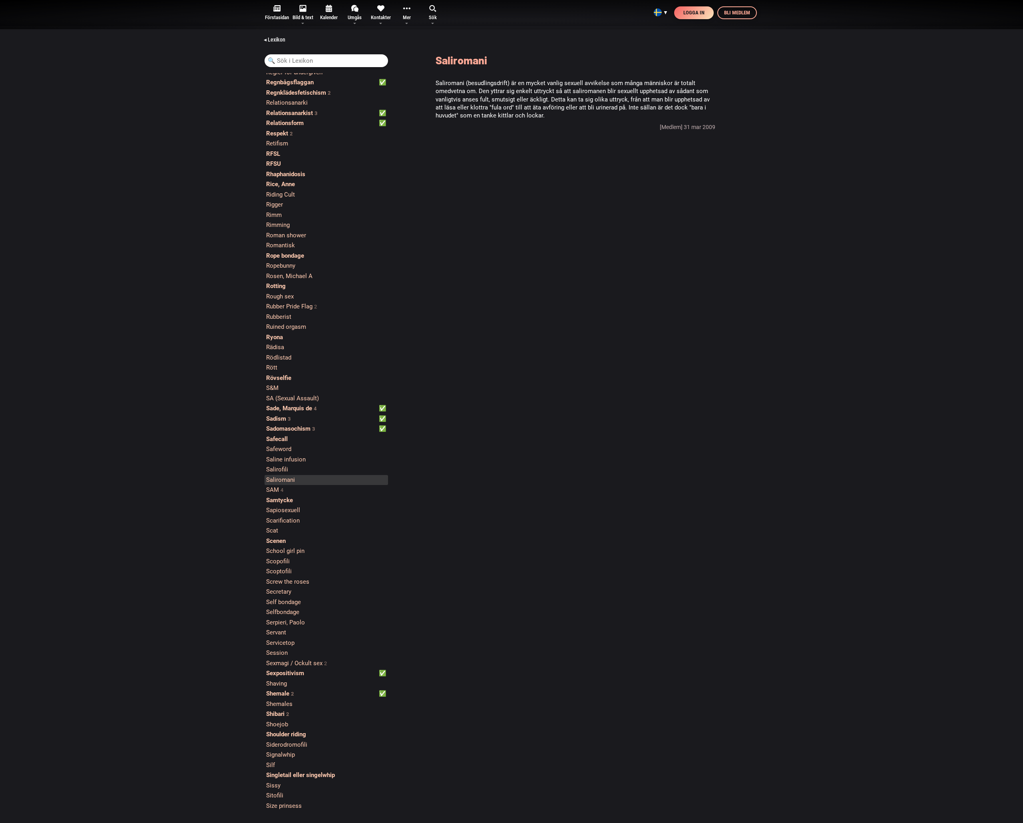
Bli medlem (737, 13)
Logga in (694, 13)
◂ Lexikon (274, 39)
